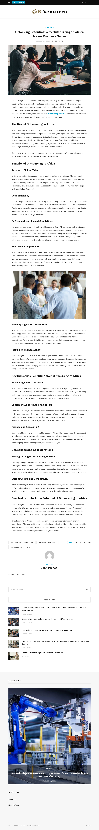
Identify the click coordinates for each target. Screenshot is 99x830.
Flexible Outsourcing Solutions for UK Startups (42, 652)
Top (89, 825)
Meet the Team (13, 805)
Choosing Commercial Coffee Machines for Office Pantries (47, 2)
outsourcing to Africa (57, 113)
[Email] (89, 542)
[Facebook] (76, 542)
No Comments (57, 41)
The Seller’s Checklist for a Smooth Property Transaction (47, 630)
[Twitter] (80, 542)
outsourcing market (47, 542)
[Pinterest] (84, 542)
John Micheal (49, 568)
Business (50, 27)
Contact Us (12, 799)
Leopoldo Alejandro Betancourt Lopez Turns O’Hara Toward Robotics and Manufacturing (49, 775)
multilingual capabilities (22, 542)
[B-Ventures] (49, 11)
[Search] (90, 2)
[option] (49, 736)
